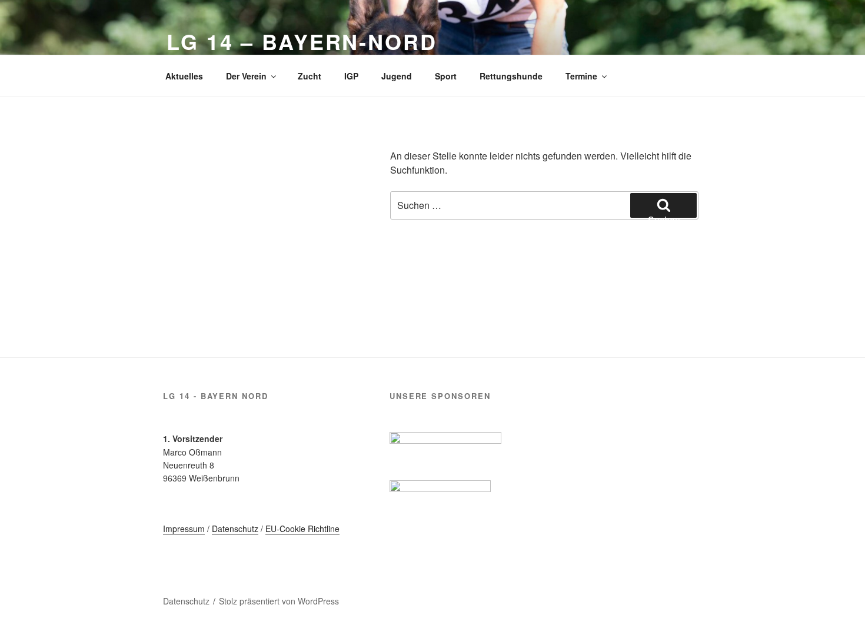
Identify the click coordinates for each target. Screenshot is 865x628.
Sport (446, 76)
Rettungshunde (511, 76)
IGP (351, 76)
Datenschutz (235, 528)
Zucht (309, 76)
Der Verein (246, 76)
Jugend (396, 76)
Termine (581, 76)
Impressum (184, 528)
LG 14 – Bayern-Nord (302, 41)
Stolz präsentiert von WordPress (279, 601)
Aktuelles (184, 76)
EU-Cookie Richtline (302, 528)
